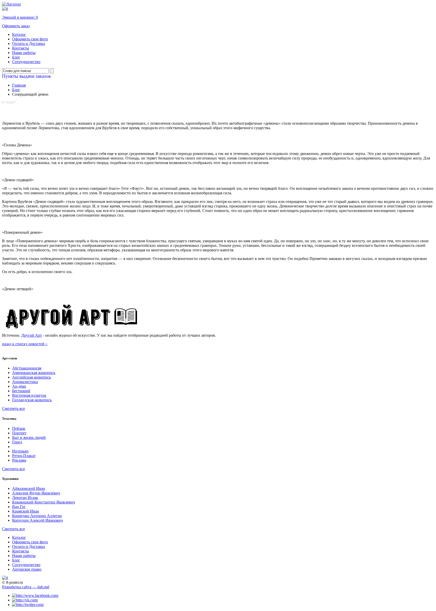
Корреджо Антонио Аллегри (37, 516)
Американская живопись (33, 372)
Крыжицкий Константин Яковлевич (43, 502)
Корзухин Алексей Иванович (37, 520)
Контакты (20, 48)
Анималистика (25, 382)
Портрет (19, 433)
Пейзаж (18, 428)
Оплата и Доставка (28, 43)
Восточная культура (29, 395)
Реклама (19, 460)
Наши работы (24, 52)
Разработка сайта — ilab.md (25, 587)
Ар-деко (19, 386)
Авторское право (26, 569)
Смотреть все (13, 408)
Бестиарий (21, 391)
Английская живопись (31, 377)
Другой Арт (31, 335)
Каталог (19, 34)
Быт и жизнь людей (29, 437)
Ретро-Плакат (24, 456)
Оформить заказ (16, 26)
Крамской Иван (25, 511)
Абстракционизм (26, 368)
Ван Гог (19, 506)
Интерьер (20, 451)
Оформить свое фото (30, 39)
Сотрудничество (26, 62)
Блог (16, 57)
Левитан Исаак (25, 497)
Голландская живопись (32, 400)
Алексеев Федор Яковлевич (36, 493)
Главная (19, 85)
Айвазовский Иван (28, 488)
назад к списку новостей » (24, 344)
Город (17, 442)
